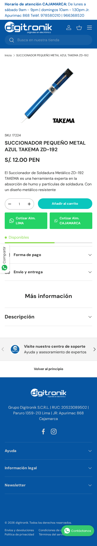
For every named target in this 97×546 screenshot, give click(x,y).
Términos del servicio (53, 534)
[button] (79, 27)
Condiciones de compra (55, 530)
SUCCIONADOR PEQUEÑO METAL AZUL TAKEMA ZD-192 (52, 55)
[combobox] (48, 40)
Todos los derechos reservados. (50, 523)
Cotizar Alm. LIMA (26, 220)
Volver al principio (48, 369)
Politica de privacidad (19, 534)
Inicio (8, 55)
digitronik (22, 523)
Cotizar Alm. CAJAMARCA (70, 220)
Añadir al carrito (65, 203)
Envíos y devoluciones (19, 530)
